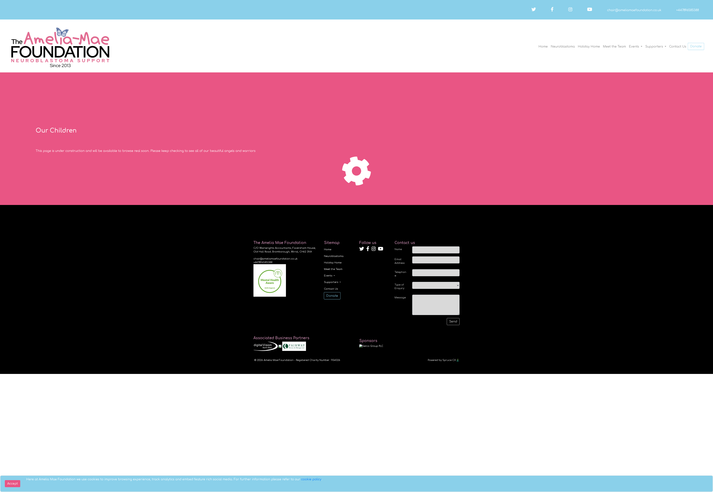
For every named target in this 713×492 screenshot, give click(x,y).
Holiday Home (589, 46)
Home (543, 46)
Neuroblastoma (563, 46)
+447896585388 (687, 10)
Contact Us (677, 46)
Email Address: (400, 261)
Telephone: (400, 274)
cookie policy (311, 479)
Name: (398, 249)
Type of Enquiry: (400, 287)
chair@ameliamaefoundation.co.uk (634, 10)
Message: (400, 297)
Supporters (654, 46)
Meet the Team (614, 46)
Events (634, 46)
